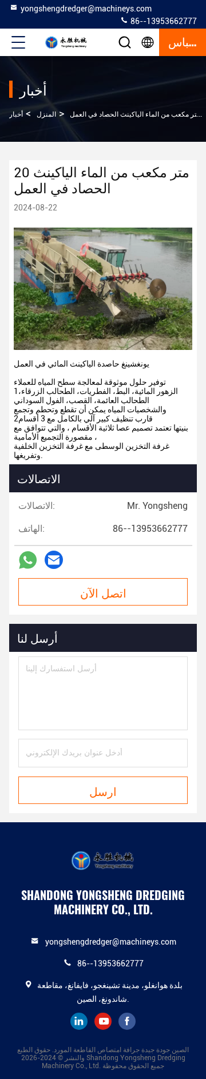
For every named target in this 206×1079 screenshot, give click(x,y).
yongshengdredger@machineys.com (86, 8)
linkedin (79, 1021)
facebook (127, 1021)
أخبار (16, 114)
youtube (103, 1021)
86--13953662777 (163, 21)
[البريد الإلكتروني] (53, 559)
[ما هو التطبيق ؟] (27, 560)
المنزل (46, 114)
